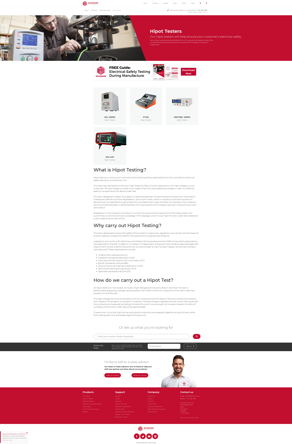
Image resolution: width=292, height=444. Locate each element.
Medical (85, 412)
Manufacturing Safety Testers (92, 404)
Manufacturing (105, 10)
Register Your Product (122, 414)
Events (184, 3)
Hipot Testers (87, 406)
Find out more (7, 440)
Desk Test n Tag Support (123, 406)
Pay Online (151, 396)
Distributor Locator (121, 417)
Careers (150, 398)
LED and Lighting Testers (91, 409)
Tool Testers (86, 396)
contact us (204, 12)
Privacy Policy (152, 404)
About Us (151, 401)
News (175, 3)
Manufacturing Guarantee (156, 409)
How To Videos (120, 409)
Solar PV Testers (88, 398)
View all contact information (189, 417)
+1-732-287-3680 (190, 398)
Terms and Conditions (155, 406)
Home (145, 3)
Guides (117, 398)
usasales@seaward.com (192, 396)
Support (165, 3)
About (193, 3)
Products (155, 3)
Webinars (118, 401)
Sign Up (189, 346)
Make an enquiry (112, 375)
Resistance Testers (88, 401)
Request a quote (140, 375)
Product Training (121, 404)
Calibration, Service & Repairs (124, 412)
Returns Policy (152, 412)
